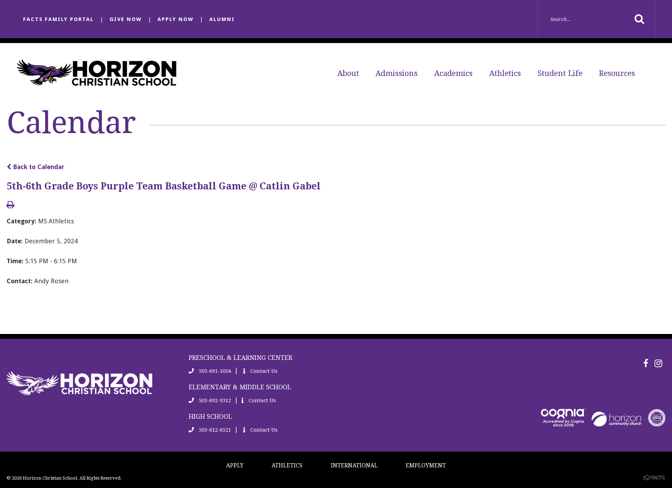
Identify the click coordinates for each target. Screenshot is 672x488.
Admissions (397, 73)
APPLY (235, 465)
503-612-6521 (214, 430)
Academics (453, 73)
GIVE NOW (126, 19)
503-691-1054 (214, 371)
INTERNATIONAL (354, 465)
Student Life (560, 73)
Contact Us (263, 371)
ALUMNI (222, 19)
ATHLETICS (287, 465)
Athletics (505, 73)
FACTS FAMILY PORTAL (58, 19)
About (348, 73)
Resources (617, 73)
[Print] (10, 205)
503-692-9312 (214, 400)
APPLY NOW (176, 19)
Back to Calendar (37, 166)
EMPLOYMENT (426, 465)
